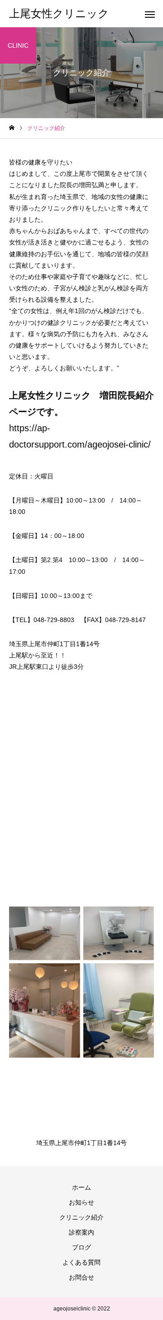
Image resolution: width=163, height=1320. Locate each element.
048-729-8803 (54, 619)
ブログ (81, 1247)
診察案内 (81, 1232)
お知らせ (81, 1202)
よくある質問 (81, 1262)
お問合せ (81, 1277)
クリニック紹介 (81, 1217)
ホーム (81, 1187)
